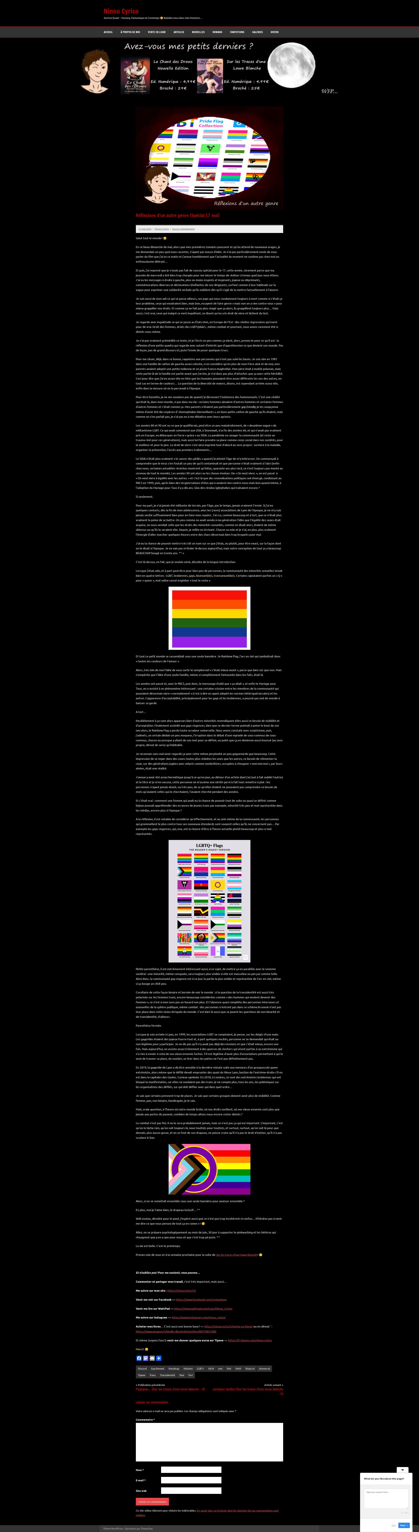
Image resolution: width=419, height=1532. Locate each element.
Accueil (108, 32)
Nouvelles (198, 32)
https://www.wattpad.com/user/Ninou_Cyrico (203, 1308)
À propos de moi (130, 32)
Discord (142, 1368)
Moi (229, 1368)
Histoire (188, 1368)
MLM (211, 1368)
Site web (141, 1490)
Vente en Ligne (157, 32)
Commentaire (145, 1419)
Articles (179, 32)
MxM (238, 1368)
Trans (153, 1375)
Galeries (257, 32)
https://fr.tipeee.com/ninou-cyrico (250, 1340)
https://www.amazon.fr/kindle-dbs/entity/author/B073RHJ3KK (176, 1331)
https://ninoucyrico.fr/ (181, 1290)
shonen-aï (264, 1368)
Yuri (190, 1375)
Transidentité (167, 1375)
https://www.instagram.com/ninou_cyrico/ (199, 1317)
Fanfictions (237, 32)
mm (220, 1368)
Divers (275, 32)
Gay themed (157, 1368)
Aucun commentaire (183, 228)
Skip (394, 1525)
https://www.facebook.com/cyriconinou (201, 1299)
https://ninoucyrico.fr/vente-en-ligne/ (228, 1326)
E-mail (141, 1480)
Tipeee (141, 1375)
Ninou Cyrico (121, 11)
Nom (140, 1470)
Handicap (174, 1368)
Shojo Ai (250, 1368)
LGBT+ (200, 1368)
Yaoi (181, 1375)
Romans (217, 32)
